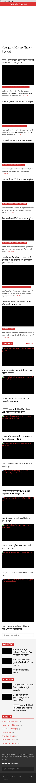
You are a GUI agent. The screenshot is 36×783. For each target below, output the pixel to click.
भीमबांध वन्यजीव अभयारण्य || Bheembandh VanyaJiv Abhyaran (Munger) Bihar (16, 492)
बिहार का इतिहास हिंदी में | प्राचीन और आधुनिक (17, 218)
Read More (26, 96)
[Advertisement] (18, 24)
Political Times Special (9, 743)
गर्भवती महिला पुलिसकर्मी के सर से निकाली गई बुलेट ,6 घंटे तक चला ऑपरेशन (16, 627)
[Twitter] (6, 749)
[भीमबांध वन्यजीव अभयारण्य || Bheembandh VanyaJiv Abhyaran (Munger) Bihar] (18, 478)
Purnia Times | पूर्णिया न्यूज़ (10, 725)
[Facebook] (3, 749)
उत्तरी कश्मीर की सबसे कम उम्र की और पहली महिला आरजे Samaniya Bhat (17, 303)
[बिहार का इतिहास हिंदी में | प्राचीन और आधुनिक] (18, 230)
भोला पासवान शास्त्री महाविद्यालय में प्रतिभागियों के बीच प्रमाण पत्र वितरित (22, 652)
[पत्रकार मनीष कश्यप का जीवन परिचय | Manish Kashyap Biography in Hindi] (18, 423)
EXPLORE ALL (29, 343)
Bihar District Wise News (9, 87)
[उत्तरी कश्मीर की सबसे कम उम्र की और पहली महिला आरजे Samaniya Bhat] (18, 316)
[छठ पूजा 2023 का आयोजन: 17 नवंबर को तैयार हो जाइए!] (18, 559)
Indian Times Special (8, 739)
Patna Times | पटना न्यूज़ (9, 729)
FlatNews (5, 779)
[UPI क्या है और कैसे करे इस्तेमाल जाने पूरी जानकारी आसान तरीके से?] (18, 385)
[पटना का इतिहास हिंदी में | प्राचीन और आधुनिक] (18, 191)
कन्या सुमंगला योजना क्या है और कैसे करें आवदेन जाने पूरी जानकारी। (23, 687)
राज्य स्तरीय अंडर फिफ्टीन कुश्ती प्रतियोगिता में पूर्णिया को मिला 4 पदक (23, 662)
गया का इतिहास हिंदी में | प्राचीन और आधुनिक (17, 140)
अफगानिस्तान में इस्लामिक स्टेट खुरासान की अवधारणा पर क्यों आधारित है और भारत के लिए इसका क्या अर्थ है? (17, 260)
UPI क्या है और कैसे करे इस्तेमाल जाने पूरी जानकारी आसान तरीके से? (15, 400)
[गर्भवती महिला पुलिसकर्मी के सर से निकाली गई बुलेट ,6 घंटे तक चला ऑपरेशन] (18, 600)
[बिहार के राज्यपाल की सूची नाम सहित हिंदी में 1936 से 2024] (18, 505)
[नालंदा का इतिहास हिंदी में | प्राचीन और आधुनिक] (18, 114)
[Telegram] (10, 749)
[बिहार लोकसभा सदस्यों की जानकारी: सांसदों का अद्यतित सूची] (18, 450)
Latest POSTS (7, 344)
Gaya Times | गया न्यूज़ (19, 165)
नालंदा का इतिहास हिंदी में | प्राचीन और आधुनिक (17, 101)
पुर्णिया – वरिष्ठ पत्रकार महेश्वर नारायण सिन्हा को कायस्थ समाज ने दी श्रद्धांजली (18, 61)
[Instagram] (17, 749)
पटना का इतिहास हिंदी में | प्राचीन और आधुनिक (17, 179)
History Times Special (23, 87)
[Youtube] (21, 749)
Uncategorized (6, 732)
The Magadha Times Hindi (18, 4)
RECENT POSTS (8, 679)
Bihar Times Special (8, 126)
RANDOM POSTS (8, 644)
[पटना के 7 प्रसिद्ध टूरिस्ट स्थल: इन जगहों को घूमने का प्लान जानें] (18, 532)
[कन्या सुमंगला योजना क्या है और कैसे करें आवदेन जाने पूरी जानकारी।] (18, 356)
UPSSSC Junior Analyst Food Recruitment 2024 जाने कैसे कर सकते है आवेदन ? (16, 410)
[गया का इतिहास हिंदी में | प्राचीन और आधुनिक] (18, 153)
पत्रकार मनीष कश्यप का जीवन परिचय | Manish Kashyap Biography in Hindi (17, 437)
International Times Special (10, 287)
